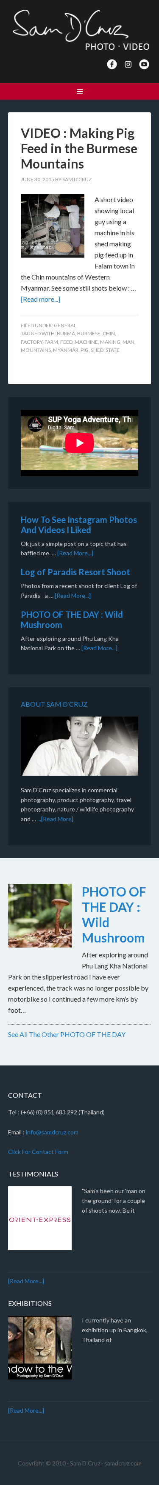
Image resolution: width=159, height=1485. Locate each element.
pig (85, 350)
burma (66, 333)
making (110, 342)
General (65, 325)
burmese (88, 333)
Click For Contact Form (38, 1151)
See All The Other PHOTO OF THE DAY (67, 1034)
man (128, 342)
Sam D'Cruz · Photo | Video (79, 30)
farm (51, 342)
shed (97, 350)
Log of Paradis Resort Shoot (75, 572)
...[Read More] (55, 818)
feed (66, 342)
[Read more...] (40, 299)
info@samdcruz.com (52, 1132)
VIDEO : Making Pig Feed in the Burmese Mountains (79, 148)
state (113, 350)
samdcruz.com (123, 1463)
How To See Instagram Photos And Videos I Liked (79, 524)
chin (109, 333)
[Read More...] (75, 553)
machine (86, 342)
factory (31, 342)
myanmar (65, 350)
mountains (36, 350)
